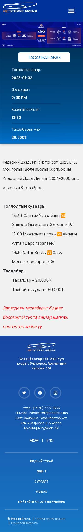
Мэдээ (41, 492)
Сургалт (41, 481)
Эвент (42, 471)
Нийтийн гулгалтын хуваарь (41, 502)
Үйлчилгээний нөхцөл (50, 519)
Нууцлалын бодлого (24, 523)
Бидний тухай (41, 461)
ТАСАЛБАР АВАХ (44, 57)
